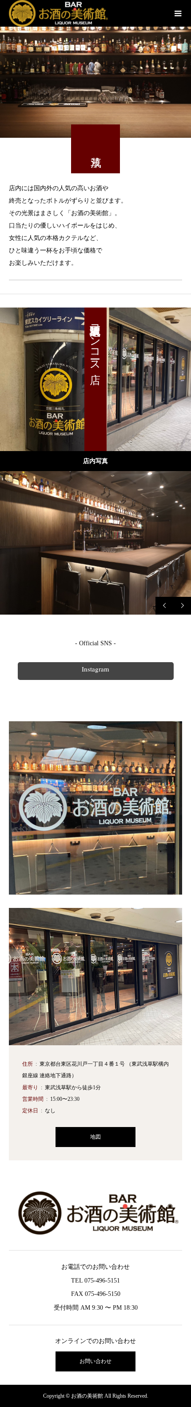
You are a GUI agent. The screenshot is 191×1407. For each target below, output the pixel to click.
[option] (95, 543)
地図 (95, 1137)
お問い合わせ (95, 1361)
